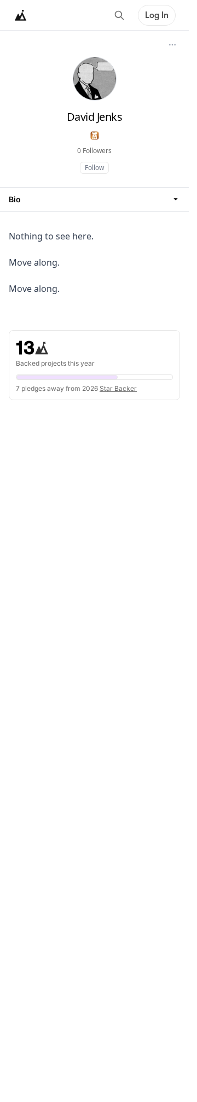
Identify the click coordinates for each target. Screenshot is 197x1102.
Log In (157, 15)
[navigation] (94, 199)
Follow (94, 167)
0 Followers (94, 150)
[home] (21, 15)
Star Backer (118, 388)
